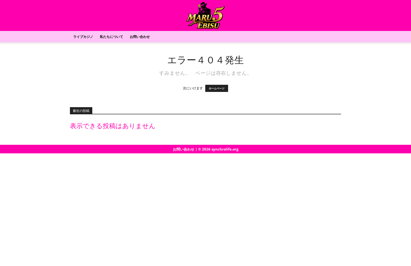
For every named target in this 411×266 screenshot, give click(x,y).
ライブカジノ (83, 36)
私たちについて (111, 36)
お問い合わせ (140, 36)
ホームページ (217, 88)
